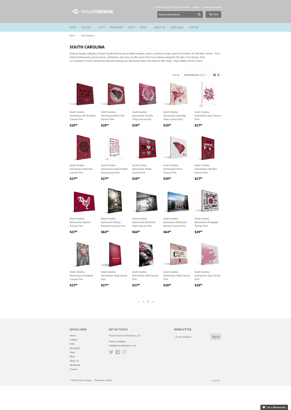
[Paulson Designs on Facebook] (117, 352)
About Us (159, 27)
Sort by (176, 74)
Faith (101, 27)
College (86, 27)
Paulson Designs (84, 380)
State (131, 27)
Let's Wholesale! (275, 407)
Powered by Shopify (103, 380)
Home (73, 27)
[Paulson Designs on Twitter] (111, 352)
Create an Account (212, 7)
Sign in (196, 7)
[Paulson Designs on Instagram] (124, 352)
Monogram (116, 27)
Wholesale (177, 27)
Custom (193, 27)
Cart (215, 14)
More (143, 27)
